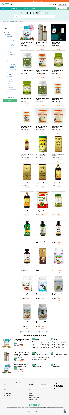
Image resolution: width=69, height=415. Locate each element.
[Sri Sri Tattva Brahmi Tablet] (27, 60)
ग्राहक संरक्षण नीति (19, 389)
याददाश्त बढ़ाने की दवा (11, 64)
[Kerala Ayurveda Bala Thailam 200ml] (27, 256)
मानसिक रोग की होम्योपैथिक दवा (10, 80)
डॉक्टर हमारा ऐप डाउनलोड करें (45, 388)
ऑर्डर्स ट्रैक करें (31, 388)
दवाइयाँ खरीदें (31, 384)
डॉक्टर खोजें (30, 393)
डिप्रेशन (9, 38)
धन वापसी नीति (18, 388)
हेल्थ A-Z (43, 8)
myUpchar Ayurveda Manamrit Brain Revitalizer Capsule (21, 340)
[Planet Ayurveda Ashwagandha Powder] (27, 312)
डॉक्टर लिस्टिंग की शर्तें (44, 386)
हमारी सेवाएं (30, 382)
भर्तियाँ (5, 389)
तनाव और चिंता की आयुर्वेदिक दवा (12, 41)
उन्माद (9, 93)
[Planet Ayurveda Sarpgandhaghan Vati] (43, 284)
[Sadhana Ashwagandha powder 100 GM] (27, 116)
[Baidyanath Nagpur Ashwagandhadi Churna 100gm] (43, 144)
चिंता (9, 85)
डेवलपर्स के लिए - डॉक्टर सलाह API (34, 397)
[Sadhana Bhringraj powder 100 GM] (43, 60)
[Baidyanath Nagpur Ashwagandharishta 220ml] (27, 200)
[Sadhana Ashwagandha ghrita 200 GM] (43, 116)
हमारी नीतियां (18, 382)
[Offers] (50, 4)
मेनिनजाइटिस (10, 83)
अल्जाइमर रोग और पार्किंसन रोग (11, 73)
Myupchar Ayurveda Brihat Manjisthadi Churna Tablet (20, 365)
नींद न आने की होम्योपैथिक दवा (12, 55)
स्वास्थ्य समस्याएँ (12, 8)
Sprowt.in (5, 391)
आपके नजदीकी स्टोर (32, 391)
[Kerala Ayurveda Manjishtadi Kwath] (43, 228)
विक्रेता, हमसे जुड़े (31, 395)
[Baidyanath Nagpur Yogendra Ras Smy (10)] (27, 172)
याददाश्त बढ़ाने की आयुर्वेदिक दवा (13, 67)
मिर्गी (9, 60)
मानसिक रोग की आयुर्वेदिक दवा (10, 77)
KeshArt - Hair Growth (8, 395)
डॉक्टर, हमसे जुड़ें (43, 384)
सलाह (3, 8)
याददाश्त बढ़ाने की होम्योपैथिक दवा (13, 70)
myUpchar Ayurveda (7, 393)
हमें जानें (5, 382)
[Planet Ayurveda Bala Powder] (43, 312)
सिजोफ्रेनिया (10, 95)
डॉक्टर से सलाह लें (31, 386)
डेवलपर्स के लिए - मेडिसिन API (33, 399)
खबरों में (5, 386)
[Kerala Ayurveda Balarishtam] (27, 228)
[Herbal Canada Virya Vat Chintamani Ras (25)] (43, 256)
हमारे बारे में (5, 384)
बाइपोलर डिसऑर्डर (11, 97)
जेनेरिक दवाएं (30, 389)
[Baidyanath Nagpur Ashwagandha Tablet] (43, 200)
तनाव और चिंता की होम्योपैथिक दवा (12, 45)
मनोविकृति (9, 62)
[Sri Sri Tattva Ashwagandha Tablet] (43, 88)
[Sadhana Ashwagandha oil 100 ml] (27, 144)
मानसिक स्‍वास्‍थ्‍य (9, 36)
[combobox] (34, 16)
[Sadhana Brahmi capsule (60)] (27, 88)
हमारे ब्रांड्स (24, 8)
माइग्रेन (9, 57)
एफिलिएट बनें (31, 401)
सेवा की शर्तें (18, 386)
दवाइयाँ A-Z (33, 8)
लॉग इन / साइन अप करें (61, 8)
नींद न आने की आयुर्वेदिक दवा (12, 51)
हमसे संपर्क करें (6, 388)
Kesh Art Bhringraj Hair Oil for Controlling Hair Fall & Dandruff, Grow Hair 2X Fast (22, 354)
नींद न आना (10, 49)
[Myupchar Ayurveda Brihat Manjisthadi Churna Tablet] (27, 32)
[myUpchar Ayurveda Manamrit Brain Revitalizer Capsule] (58, 32)
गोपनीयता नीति (18, 384)
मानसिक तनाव (10, 87)
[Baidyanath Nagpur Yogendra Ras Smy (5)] (43, 172)
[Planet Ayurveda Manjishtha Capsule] (27, 284)
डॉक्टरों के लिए (43, 382)
